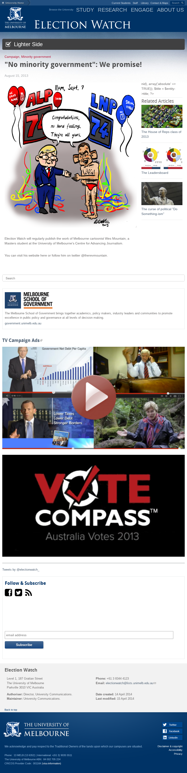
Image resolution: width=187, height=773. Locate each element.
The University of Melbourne (15, 17)
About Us (170, 10)
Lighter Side (27, 44)
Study (85, 10)
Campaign (12, 56)
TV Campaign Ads (22, 340)
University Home (14, 3)
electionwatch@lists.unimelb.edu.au (131, 683)
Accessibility (175, 750)
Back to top (11, 709)
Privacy (178, 753)
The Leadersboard (154, 173)
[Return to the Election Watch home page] (82, 27)
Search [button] (175, 3)
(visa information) (51, 763)
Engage (142, 10)
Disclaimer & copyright (170, 746)
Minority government (36, 56)
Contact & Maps (159, 3)
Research (112, 10)
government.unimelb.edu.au (23, 323)
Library (145, 3)
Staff (135, 3)
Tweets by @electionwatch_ (20, 569)
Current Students (121, 3)
